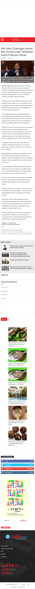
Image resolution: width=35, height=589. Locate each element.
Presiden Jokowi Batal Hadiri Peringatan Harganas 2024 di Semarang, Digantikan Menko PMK (20, 254)
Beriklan (3, 554)
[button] (33, 39)
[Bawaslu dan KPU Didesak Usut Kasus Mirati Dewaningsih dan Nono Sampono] (5, 268)
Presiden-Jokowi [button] (6, 233)
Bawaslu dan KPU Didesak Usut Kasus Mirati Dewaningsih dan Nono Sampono (21, 267)
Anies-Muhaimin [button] (6, 230)
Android (23, 584)
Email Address (4, 291)
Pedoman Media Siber (7, 548)
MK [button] (19, 233)
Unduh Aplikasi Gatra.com (12, 584)
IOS (28, 584)
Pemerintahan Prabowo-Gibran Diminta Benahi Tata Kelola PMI (21, 246)
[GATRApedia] (9, 569)
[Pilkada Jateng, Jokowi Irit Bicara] (5, 261)
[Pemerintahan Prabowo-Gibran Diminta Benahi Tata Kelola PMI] (5, 247)
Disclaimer (4, 557)
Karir (2, 551)
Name (2, 284)
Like (32, 461)
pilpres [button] (29, 233)
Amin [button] (14, 233)
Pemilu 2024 (7, 43)
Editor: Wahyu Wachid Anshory (11, 224)
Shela (4, 58)
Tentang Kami (4, 546)
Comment (3, 298)
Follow (31, 465)
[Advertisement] (17, 18)
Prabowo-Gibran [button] (17, 230)
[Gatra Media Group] (10, 565)
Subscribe (30, 468)
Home (2, 43)
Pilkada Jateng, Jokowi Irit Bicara (19, 260)
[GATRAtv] (9, 573)
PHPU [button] (23, 233)
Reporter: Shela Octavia (9, 223)
